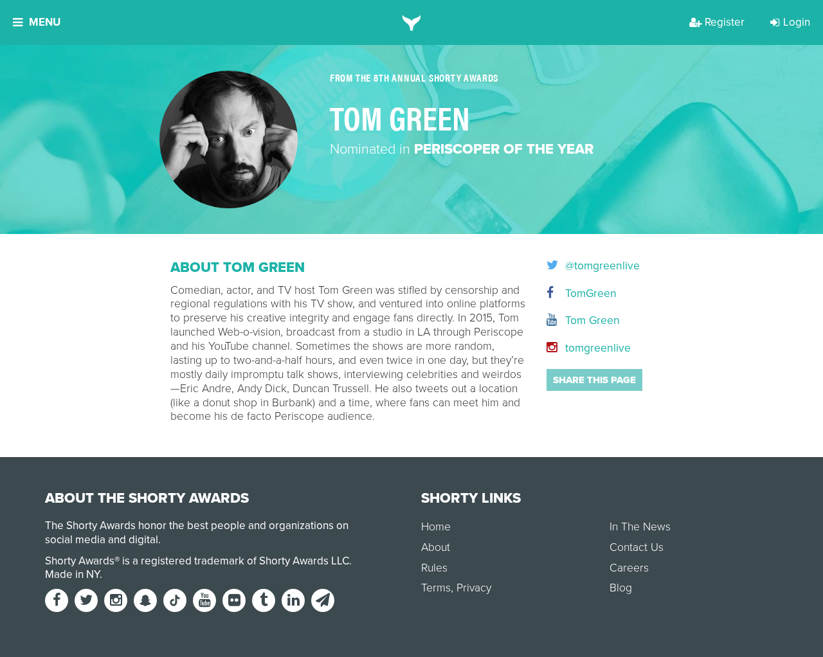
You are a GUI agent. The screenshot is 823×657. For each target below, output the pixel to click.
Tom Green (591, 320)
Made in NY (72, 574)
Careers (629, 568)
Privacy (474, 588)
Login (796, 22)
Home (436, 527)
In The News (640, 527)
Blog (621, 588)
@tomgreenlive (601, 266)
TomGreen (589, 293)
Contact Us (637, 547)
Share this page (594, 380)
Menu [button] (44, 22)
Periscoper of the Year (503, 149)
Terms (436, 588)
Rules (434, 568)
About (435, 547)
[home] (411, 22)
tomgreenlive (596, 348)
